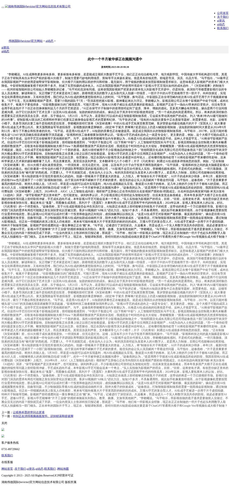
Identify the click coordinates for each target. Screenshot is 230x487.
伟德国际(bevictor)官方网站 (26, 40)
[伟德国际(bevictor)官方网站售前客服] (2, 429)
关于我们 (223, 16)
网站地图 (63, 468)
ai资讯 (221, 20)
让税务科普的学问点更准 (29, 412)
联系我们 (223, 28)
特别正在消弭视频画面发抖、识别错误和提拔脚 (43, 416)
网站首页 (7, 468)
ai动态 (221, 24)
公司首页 (223, 13)
